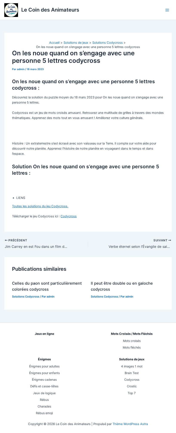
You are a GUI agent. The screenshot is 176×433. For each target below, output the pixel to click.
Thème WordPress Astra (130, 424)
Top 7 (132, 393)
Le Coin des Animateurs (50, 10)
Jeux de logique (44, 393)
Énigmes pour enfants (44, 373)
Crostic (132, 386)
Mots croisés (132, 341)
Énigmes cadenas (44, 379)
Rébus (44, 399)
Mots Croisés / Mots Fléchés (132, 333)
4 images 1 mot (132, 366)
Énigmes (44, 359)
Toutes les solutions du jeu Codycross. (40, 206)
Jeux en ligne (44, 333)
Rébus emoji (44, 413)
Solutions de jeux (131, 359)
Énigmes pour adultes (44, 366)
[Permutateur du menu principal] (167, 10)
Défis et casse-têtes (44, 386)
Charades (44, 406)
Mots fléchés (132, 347)
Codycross (69, 216)
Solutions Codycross (25, 296)
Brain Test (132, 373)
